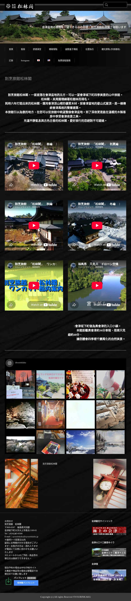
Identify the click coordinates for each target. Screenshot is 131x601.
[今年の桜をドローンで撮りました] (20, 444)
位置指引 (89, 49)
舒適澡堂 (37, 49)
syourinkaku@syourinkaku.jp (25, 536)
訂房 (11, 60)
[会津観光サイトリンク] (109, 534)
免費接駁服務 (64, 60)
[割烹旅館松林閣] (20, 6)
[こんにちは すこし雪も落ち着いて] (50, 444)
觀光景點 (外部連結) (111, 49)
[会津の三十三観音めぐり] (109, 556)
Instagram (25, 60)
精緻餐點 (53, 49)
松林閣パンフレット (26, 583)
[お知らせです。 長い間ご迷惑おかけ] (50, 414)
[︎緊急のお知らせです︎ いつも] (80, 414)
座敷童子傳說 (71, 49)
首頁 (11, 49)
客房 (23, 49)
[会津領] (109, 580)
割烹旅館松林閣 (50, 464)
